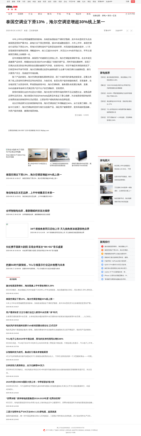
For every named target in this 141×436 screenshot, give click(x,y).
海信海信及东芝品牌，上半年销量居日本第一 (30, 192)
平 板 (68, 14)
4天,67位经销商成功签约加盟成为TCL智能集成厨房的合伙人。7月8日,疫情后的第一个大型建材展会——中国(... (49, 356)
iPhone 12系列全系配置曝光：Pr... (116, 275)
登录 (133, 1)
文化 (65, 1)
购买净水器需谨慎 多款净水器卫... (116, 268)
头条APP (109, 1)
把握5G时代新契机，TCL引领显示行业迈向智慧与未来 (35, 265)
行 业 (30, 14)
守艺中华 (72, 1)
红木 (83, 1)
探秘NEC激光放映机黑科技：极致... (117, 257)
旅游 (39, 1)
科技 (34, 1)
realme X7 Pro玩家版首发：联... (116, 272)
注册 (127, 1)
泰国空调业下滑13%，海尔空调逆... (117, 250)
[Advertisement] (43, 142)
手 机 (59, 14)
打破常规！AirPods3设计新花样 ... (116, 261)
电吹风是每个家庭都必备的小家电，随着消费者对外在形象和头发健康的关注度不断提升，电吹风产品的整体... (49, 330)
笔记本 (78, 14)
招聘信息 (68, 430)
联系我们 (62, 430)
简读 (94, 1)
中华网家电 (12, 8)
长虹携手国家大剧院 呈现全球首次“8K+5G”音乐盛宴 (34, 246)
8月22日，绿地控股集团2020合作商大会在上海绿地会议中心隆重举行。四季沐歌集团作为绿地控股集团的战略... (50, 403)
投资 (55, 1)
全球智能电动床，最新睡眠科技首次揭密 (28, 210)
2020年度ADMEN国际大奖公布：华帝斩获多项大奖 (30, 382)
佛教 (78, 1)
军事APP (101, 1)
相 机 (89, 14)
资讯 (109, 16)
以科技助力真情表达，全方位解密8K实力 (25, 365)
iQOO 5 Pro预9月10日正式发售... (116, 264)
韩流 (89, 1)
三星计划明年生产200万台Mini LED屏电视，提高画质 (31, 412)
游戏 (29, 1)
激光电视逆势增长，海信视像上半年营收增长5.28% (30, 286)
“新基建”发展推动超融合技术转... (116, 279)
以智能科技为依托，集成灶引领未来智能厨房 (27, 352)
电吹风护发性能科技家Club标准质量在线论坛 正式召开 (31, 325)
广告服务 (56, 430)
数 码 (49, 14)
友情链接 (87, 430)
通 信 (40, 14)
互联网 (20, 14)
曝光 (103, 85)
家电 (104, 16)
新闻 (13, 1)
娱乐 (49, 1)
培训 (60, 1)
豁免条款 (81, 430)
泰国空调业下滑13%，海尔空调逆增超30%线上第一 (34, 174)
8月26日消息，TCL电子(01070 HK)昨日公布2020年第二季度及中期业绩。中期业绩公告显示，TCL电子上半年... (50, 343)
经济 (44, 1)
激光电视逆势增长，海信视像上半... (117, 246)
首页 (8, 1)
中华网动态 (94, 430)
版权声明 (75, 430)
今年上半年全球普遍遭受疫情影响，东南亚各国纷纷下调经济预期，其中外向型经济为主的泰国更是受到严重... (49, 303)
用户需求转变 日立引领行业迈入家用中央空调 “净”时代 (32, 312)
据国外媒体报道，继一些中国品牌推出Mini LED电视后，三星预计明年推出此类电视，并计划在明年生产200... (49, 416)
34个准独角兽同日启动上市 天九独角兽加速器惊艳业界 (59, 228)
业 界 (10, 14)
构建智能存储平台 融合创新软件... (116, 254)
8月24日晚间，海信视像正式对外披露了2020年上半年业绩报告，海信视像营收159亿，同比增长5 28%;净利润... (49, 290)
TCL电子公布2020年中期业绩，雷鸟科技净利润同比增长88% (34, 339)
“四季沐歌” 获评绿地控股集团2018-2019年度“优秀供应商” (33, 398)
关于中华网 (49, 430)
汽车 (23, 1)
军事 (18, 1)
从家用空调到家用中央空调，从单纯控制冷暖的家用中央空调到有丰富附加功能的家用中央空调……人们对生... (49, 316)
